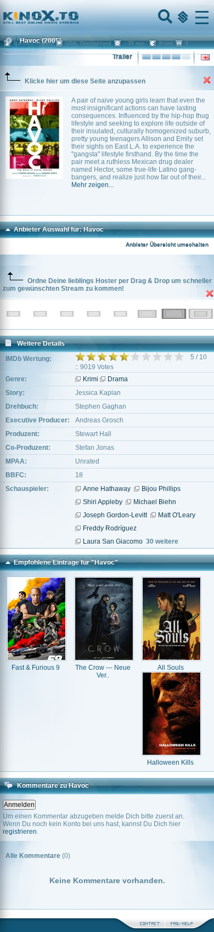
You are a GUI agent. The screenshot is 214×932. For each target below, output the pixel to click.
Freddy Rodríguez (110, 528)
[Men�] (202, 17)
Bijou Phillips (161, 489)
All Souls (170, 667)
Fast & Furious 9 (36, 667)
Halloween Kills (170, 762)
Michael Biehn (154, 502)
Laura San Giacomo (113, 541)
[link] (107, 17)
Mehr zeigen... (92, 185)
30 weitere (162, 541)
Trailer (122, 57)
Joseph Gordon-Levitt (115, 515)
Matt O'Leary (176, 515)
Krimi (90, 379)
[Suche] (164, 17)
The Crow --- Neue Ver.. (103, 671)
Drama (118, 379)
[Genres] (181, 17)
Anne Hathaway (107, 489)
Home (78, 17)
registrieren (20, 831)
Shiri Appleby (102, 502)
